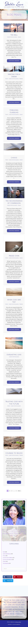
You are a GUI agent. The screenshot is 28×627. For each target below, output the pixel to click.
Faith (6, 78)
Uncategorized (6, 563)
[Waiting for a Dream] (14, 68)
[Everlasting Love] (14, 343)
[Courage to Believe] (14, 441)
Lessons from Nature (7, 559)
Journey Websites (17, 624)
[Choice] (14, 149)
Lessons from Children (7, 557)
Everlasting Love (14, 354)
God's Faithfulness (12, 37)
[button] (14, 60)
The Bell (14, 35)
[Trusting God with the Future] (14, 392)
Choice (14, 158)
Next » (19, 490)
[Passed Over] (14, 244)
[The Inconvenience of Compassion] (14, 192)
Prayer (21, 78)
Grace (19, 37)
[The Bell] (14, 27)
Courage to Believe (14, 453)
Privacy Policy (18, 622)
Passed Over (14, 256)
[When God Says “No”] (14, 291)
